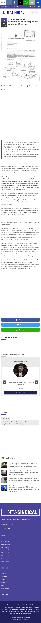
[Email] (32, 2)
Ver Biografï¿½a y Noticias (20, 393)
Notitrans (22, 86)
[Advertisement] (20, 117)
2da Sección (6, 544)
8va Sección (6, 561)
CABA (4, 573)
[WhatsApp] (26, 2)
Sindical (6, 86)
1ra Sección (5, 541)
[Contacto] (39, 7)
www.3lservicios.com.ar (20, 619)
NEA (3, 579)
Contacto (31, 605)
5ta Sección (6, 553)
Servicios (22, 605)
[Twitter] (35, 7)
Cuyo (3, 585)
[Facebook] (31, 7)
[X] (20, 2)
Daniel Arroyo (20, 361)
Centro (4, 576)
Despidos (6, 418)
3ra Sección (5, 547)
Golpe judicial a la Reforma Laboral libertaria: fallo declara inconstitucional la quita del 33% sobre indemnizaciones (23, 472)
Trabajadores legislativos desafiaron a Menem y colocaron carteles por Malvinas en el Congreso (24, 479)
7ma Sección (6, 558)
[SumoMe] (38, 2)
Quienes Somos (12, 605)
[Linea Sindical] (13, 12)
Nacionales (13, 86)
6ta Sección (6, 556)
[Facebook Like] (9, 2)
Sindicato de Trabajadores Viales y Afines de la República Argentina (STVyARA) (17, 423)
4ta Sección (6, 550)
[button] (5, 54)
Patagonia (5, 588)
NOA (3, 582)
